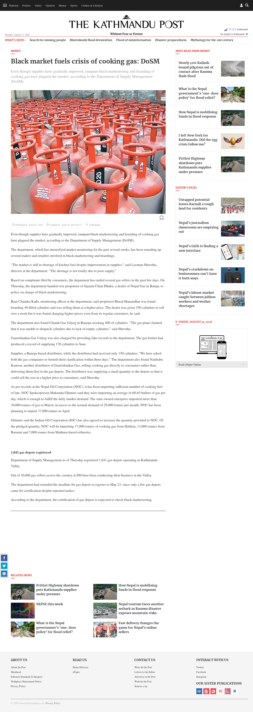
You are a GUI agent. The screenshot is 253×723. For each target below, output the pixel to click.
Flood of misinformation (133, 40)
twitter (4, 566)
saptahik (206, 691)
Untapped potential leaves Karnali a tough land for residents (196, 204)
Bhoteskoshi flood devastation (91, 40)
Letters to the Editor (144, 672)
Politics (26, 5)
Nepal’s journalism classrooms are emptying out (199, 227)
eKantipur (199, 691)
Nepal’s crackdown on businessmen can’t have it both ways (198, 274)
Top (245, 692)
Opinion (50, 5)
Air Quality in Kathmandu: (234, 34)
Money (62, 5)
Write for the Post (143, 667)
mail (4, 574)
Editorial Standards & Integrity (26, 676)
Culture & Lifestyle (92, 5)
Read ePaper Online (190, 364)
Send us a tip (140, 686)
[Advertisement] (88, 543)
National (13, 5)
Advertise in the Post (145, 676)
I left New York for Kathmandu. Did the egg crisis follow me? (198, 140)
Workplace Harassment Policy (26, 681)
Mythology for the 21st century (212, 40)
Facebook (201, 672)
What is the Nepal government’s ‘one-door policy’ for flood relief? (199, 93)
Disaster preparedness (171, 40)
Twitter (200, 667)
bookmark (161, 218)
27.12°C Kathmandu (238, 29)
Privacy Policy (18, 686)
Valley (38, 5)
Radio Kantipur (228, 691)
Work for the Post (143, 681)
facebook (4, 558)
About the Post (18, 667)
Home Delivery (80, 667)
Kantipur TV (235, 691)
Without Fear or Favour (126, 34)
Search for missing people (48, 40)
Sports (73, 5)
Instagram (201, 676)
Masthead (16, 672)
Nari (221, 691)
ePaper (76, 672)
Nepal (213, 691)
